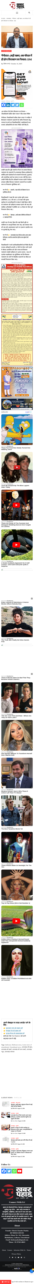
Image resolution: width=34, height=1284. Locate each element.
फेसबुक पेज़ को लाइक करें (13, 1031)
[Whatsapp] (22, 105)
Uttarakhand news (15, 1047)
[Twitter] (17, 105)
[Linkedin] (8, 105)
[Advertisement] (17, 1000)
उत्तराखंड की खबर (27, 1047)
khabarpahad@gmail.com (19, 1240)
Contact (9, 1250)
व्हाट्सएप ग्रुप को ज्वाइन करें (14, 1028)
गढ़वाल (17, 1113)
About (4, 1250)
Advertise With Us (19, 1250)
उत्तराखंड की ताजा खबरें (19, 1049)
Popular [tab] (18, 1097)
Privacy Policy (16, 1254)
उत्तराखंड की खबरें (6, 1049)
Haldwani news (17, 1045)
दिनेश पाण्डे (7, 64)
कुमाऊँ (9, 51)
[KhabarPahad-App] (17, 84)
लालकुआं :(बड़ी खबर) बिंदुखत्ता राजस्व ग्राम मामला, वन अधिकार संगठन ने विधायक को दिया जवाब (22, 1152)
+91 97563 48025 (19, 1242)
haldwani (8, 1045)
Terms (29, 1250)
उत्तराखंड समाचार (9, 1052)
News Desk (15, 1121)
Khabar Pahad (19, 1263)
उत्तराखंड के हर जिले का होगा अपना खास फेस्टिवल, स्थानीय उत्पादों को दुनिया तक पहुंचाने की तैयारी (21, 1116)
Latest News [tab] (6, 1097)
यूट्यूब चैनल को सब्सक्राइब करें (15, 1033)
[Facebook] (3, 105)
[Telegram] (13, 105)
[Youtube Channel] (19, 1171)
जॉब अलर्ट (18, 1102)
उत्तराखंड (4, 51)
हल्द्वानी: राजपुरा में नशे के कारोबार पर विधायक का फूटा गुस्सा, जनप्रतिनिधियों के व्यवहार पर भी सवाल (21, 1129)
